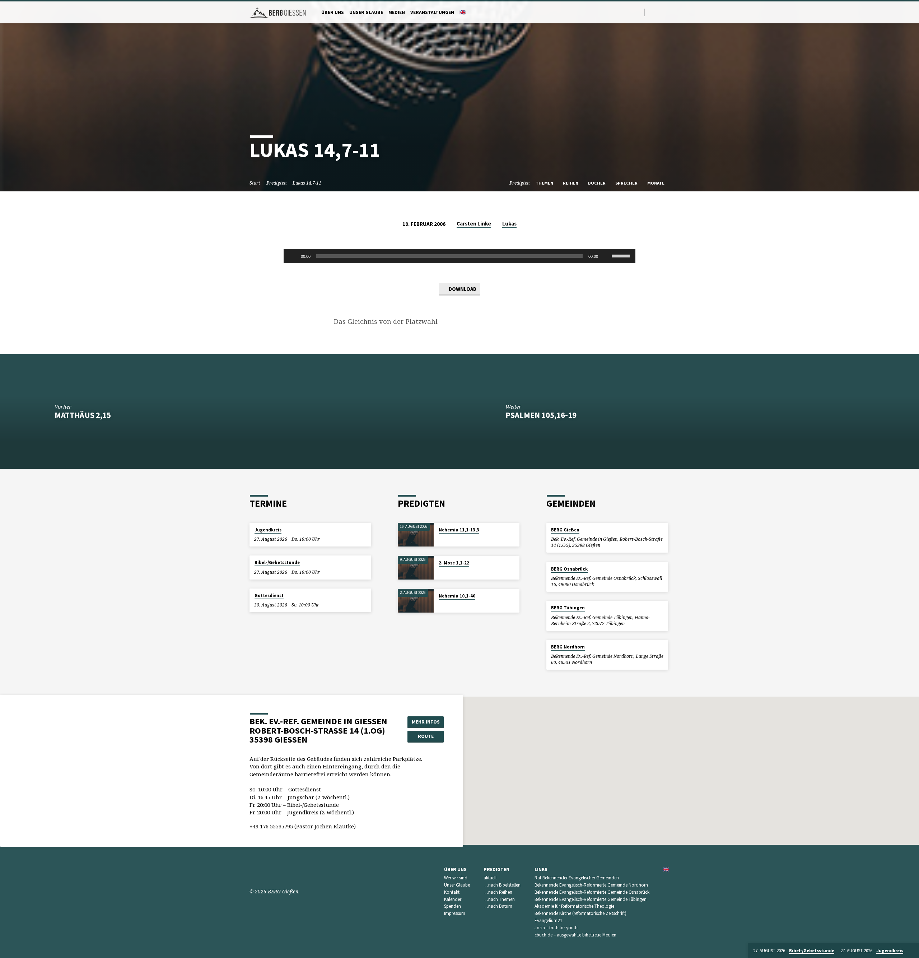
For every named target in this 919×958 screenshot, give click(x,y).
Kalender (452, 899)
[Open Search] (638, 12)
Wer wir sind (455, 878)
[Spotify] (660, 12)
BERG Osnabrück (569, 569)
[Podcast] (668, 12)
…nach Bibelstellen (502, 885)
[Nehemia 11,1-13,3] (416, 535)
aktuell (490, 878)
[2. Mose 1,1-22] (416, 568)
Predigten (276, 183)
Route (426, 736)
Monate (656, 183)
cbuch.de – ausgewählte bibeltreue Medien (575, 935)
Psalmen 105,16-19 (541, 415)
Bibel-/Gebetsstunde (277, 562)
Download (462, 288)
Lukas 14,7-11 (307, 183)
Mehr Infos (426, 721)
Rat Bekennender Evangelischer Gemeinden (577, 878)
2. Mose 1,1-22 (454, 563)
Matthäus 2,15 (83, 415)
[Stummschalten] (606, 256)
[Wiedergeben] (293, 256)
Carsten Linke (474, 223)
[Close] (912, 951)
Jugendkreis (268, 530)
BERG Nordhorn (568, 647)
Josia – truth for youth (556, 928)
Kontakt (452, 892)
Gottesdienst (269, 595)
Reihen (571, 183)
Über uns (332, 12)
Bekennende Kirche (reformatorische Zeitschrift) (580, 913)
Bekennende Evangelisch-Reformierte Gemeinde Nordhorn (591, 885)
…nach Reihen (498, 892)
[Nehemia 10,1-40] (416, 601)
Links (541, 869)
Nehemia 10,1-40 (457, 596)
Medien (396, 12)
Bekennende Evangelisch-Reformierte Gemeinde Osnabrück (592, 892)
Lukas (509, 223)
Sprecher (627, 183)
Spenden (452, 906)
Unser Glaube (366, 12)
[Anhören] (445, 539)
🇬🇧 (463, 12)
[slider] (622, 255)
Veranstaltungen (432, 12)
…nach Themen (499, 899)
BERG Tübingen (568, 608)
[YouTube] (652, 12)
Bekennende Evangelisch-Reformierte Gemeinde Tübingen (591, 899)
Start (254, 183)
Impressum (454, 913)
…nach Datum (498, 906)
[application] (459, 256)
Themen (545, 183)
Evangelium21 (549, 920)
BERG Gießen (565, 530)
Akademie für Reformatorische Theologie (574, 906)
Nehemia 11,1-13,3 (459, 530)
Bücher (597, 183)
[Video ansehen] (440, 539)
